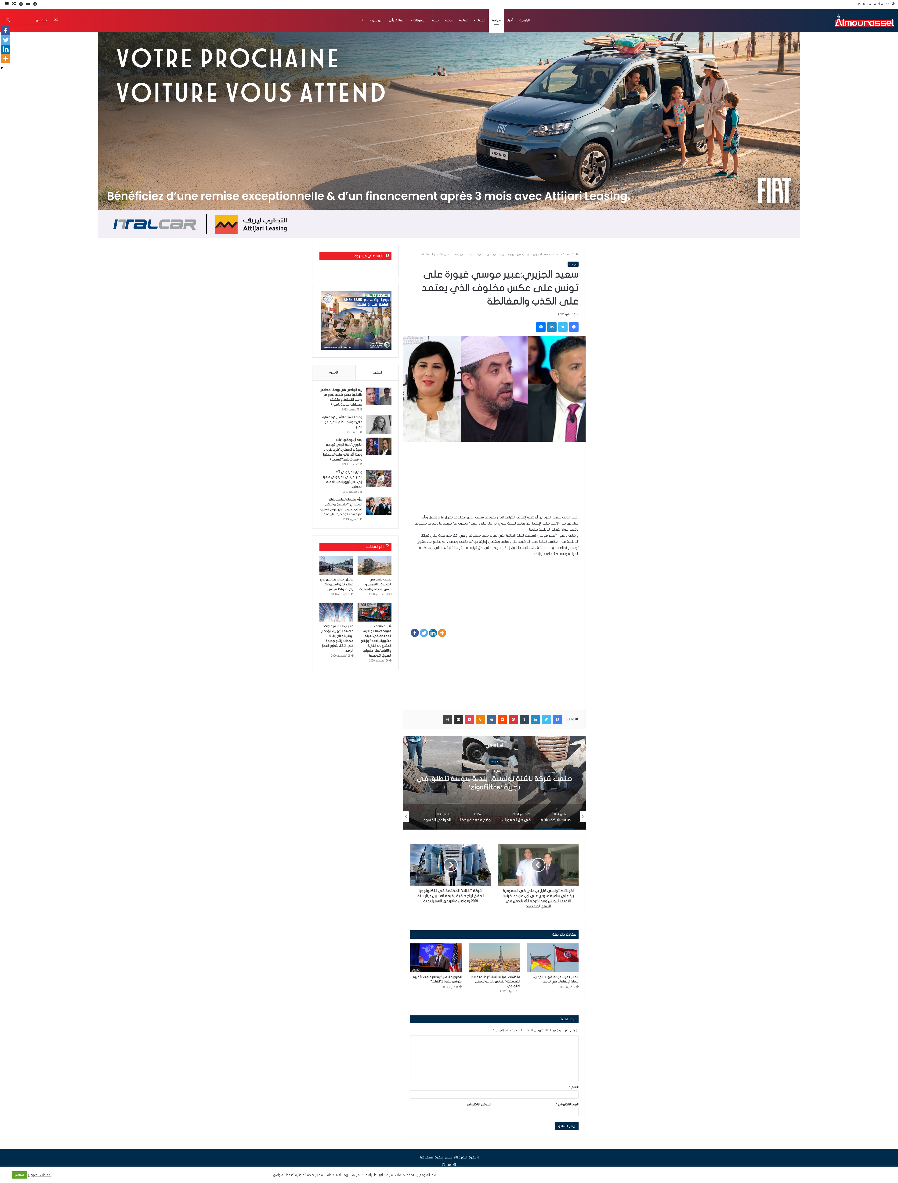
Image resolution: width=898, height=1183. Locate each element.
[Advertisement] (494, 481)
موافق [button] (19, 1174)
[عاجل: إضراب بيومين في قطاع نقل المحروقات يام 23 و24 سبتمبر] (336, 565)
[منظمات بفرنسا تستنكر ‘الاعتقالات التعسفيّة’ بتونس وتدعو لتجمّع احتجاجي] (494, 957)
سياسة (496, 20)
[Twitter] (424, 633)
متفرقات (419, 20)
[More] (442, 633)
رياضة (449, 20)
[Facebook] (415, 633)
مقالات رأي (396, 20)
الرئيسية (524, 20)
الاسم (574, 1087)
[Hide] (2, 68)
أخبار (510, 20)
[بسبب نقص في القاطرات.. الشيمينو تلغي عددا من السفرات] (374, 565)
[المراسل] (864, 20)
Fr (361, 20)
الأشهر (377, 372)
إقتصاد (481, 20)
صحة (435, 20)
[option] (494, 783)
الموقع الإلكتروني (479, 1104)
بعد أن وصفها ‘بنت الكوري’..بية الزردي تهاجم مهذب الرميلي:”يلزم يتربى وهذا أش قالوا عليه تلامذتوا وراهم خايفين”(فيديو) (342, 449)
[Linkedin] (433, 633)
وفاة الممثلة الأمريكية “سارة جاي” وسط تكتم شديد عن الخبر (342, 422)
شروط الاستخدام (338, 1175)
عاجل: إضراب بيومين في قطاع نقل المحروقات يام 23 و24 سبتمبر (336, 584)
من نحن (377, 20)
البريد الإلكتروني (567, 1104)
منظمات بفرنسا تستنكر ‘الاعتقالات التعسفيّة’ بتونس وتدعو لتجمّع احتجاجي (495, 981)
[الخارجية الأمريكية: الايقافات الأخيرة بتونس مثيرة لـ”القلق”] (436, 957)
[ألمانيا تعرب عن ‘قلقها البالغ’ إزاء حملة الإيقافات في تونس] (553, 957)
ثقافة (463, 20)
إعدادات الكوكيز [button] (40, 1175)
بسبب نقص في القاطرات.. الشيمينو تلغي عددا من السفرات (375, 584)
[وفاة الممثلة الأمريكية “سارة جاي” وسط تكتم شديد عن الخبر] (378, 424)
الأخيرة (334, 372)
